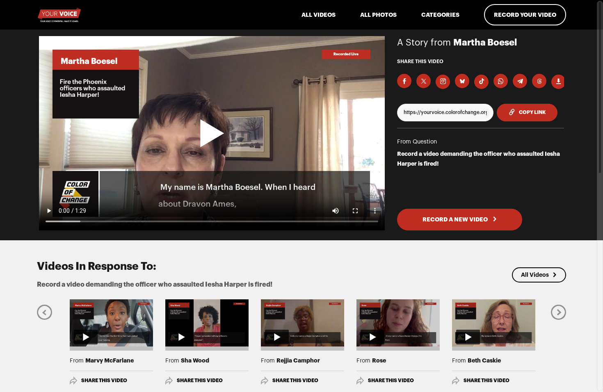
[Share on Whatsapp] (500, 81)
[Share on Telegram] (520, 81)
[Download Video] (558, 82)
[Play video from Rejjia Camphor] (302, 322)
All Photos (378, 15)
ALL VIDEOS (319, 15)
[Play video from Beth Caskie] (493, 322)
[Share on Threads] (539, 81)
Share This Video (104, 380)
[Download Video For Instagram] (443, 82)
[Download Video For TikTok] (481, 82)
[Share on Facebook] (404, 81)
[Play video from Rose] (398, 322)
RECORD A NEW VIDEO (456, 219)
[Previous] (44, 311)
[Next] (558, 311)
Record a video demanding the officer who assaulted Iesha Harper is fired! (478, 158)
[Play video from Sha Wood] (207, 322)
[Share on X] (423, 81)
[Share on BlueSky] (462, 81)
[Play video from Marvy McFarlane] (111, 322)
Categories (440, 15)
